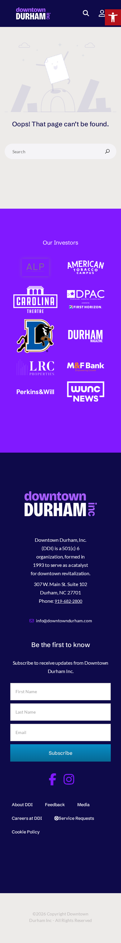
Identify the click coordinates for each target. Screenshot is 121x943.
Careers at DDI (27, 818)
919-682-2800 (68, 601)
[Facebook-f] (52, 779)
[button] (113, 17)
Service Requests (76, 818)
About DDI (22, 804)
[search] (107, 151)
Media (83, 804)
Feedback (55, 804)
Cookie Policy (26, 832)
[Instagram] (69, 779)
